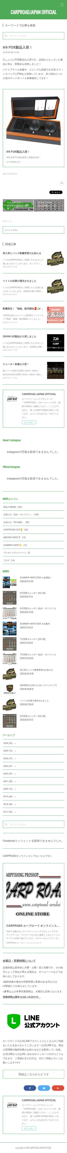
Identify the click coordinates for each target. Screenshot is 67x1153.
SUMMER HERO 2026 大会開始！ (36, 577)
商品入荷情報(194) (10, 173)
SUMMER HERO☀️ (15, 544)
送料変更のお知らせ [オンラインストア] (38, 685)
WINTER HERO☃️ (14, 537)
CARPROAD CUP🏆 (15, 529)
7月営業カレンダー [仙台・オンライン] (38, 654)
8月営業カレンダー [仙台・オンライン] (38, 608)
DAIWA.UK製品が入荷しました (19, 336)
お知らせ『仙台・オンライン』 (21, 514)
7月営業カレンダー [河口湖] (32, 638)
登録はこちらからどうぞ (33, 1074)
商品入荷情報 (12, 506)
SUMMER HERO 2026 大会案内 (35, 623)
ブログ (9, 560)
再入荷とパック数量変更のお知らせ (22, 253)
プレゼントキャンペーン (16, 552)
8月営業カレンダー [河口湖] (32, 592)
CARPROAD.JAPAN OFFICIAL (33, 12)
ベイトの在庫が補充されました (19, 280)
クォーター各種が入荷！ (16, 364)
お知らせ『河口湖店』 (16, 522)
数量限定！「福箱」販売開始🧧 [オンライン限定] (29, 308)
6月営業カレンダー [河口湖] (32, 715)
